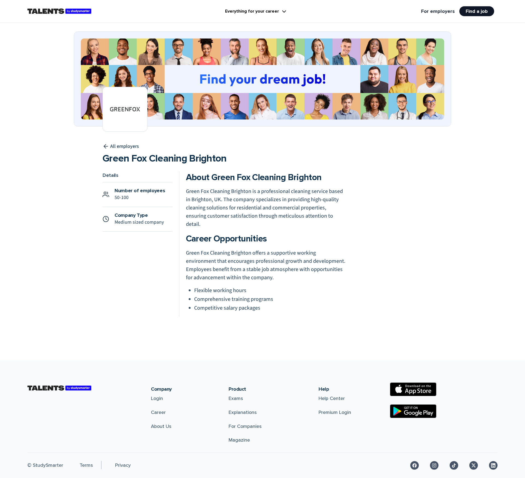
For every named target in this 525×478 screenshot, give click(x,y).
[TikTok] (454, 465)
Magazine (239, 440)
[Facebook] (414, 465)
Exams (236, 398)
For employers (438, 11)
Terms (86, 465)
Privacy (123, 465)
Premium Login (335, 412)
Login (157, 398)
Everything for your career (252, 11)
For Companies (245, 426)
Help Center (332, 398)
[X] (473, 465)
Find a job (477, 11)
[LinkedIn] (493, 465)
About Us (161, 426)
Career (158, 412)
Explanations (243, 412)
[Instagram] (434, 465)
